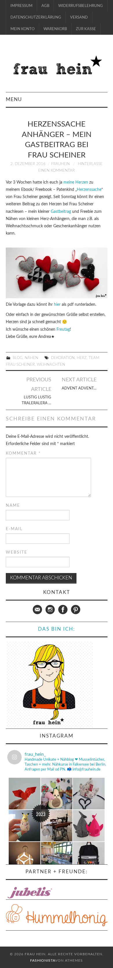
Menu (14, 99)
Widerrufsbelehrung (80, 6)
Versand (79, 17)
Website (16, 552)
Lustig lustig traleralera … (36, 400)
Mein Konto (22, 29)
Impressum (21, 6)
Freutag (63, 329)
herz (82, 358)
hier (58, 305)
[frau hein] (56, 66)
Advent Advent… (79, 388)
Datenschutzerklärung (35, 17)
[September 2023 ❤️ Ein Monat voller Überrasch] (57, 826)
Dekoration (63, 358)
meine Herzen (75, 182)
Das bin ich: (56, 629)
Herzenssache (89, 190)
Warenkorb (55, 29)
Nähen (31, 358)
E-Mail (14, 529)
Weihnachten (51, 364)
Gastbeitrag (61, 212)
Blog (18, 358)
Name (13, 506)
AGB (45, 6)
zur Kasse (86, 29)
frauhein (60, 164)
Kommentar (23, 453)
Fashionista (42, 960)
